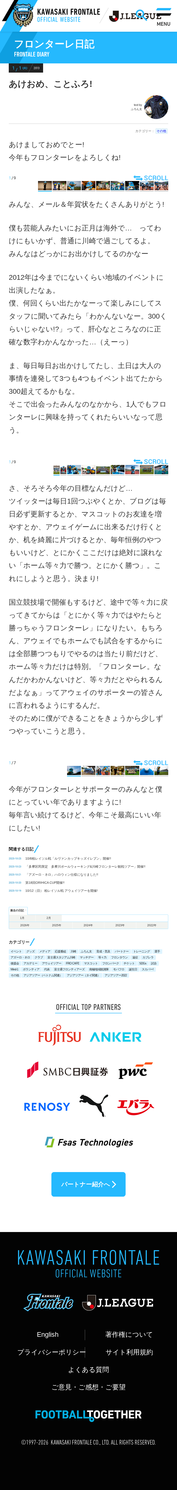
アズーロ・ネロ (20, 957)
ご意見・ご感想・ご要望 (88, 1387)
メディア (44, 951)
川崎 (73, 951)
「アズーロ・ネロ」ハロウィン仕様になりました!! (61, 874)
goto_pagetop (156, 1433)
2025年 (56, 925)
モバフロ (118, 969)
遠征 (135, 957)
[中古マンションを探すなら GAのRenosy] (47, 1101)
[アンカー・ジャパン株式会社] (115, 1031)
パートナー (122, 951)
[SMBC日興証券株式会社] (67, 1066)
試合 (153, 963)
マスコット (91, 963)
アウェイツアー (51, 963)
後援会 (15, 963)
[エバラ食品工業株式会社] (135, 1101)
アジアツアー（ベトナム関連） (43, 975)
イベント (16, 951)
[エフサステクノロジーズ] (88, 1137)
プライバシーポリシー (51, 1352)
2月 (49, 918)
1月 (22, 918)
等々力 (102, 957)
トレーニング (141, 951)
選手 (157, 951)
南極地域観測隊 (99, 969)
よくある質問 (88, 1369)
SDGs (142, 963)
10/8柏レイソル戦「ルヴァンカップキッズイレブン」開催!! (68, 858)
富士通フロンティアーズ (69, 969)
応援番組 (60, 951)
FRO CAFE (72, 963)
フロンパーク (110, 963)
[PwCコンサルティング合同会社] (134, 1066)
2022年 (151, 925)
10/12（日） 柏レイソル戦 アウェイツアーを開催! (61, 890)
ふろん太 (86, 951)
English (48, 1334)
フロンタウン (119, 957)
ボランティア (31, 969)
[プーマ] (93, 1101)
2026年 (25, 925)
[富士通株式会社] (59, 1031)
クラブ (39, 957)
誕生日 (133, 969)
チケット (129, 963)
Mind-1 (14, 969)
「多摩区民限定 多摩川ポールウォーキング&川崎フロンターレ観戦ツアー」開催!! (85, 866)
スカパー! (147, 969)
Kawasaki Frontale (68, 16)
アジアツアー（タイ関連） (83, 975)
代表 (47, 969)
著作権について (129, 1334)
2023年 (120, 925)
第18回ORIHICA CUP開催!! (45, 882)
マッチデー (87, 957)
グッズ (30, 951)
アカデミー (30, 963)
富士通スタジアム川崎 (61, 957)
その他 (161, 131)
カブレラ (147, 957)
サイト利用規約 (129, 1352)
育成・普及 (103, 951)
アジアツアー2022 (116, 975)
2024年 (88, 925)
